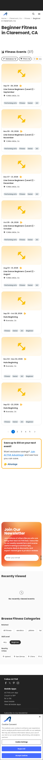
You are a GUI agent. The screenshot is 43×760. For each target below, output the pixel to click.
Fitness (27, 18)
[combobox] (9, 59)
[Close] (39, 716)
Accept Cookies (21, 755)
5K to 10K (7, 698)
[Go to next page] (35, 431)
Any (5, 642)
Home (3, 18)
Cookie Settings (21, 742)
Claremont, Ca (15, 18)
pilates (31, 630)
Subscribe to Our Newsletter (16, 713)
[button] (25, 59)
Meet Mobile (9, 701)
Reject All (21, 749)
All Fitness (7, 630)
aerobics (20, 630)
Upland (8, 656)
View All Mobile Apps (12, 704)
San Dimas (20, 656)
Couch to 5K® (10, 695)
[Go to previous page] (8, 431)
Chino (32, 656)
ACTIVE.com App (11, 692)
